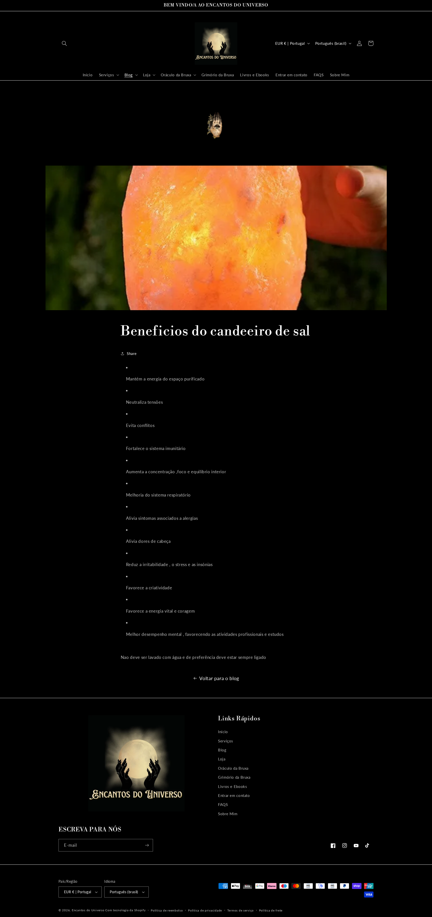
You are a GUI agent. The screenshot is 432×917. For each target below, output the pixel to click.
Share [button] (131, 353)
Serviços (225, 741)
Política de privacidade (205, 910)
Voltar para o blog (219, 678)
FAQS (223, 804)
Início (223, 731)
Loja (222, 759)
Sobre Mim (228, 813)
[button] (64, 43)
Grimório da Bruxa (234, 777)
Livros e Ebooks (232, 786)
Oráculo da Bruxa (233, 768)
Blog (222, 750)
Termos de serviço (240, 910)
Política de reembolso (167, 910)
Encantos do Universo (88, 910)
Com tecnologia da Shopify (125, 910)
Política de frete (271, 910)
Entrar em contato (234, 795)
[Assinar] (147, 845)
